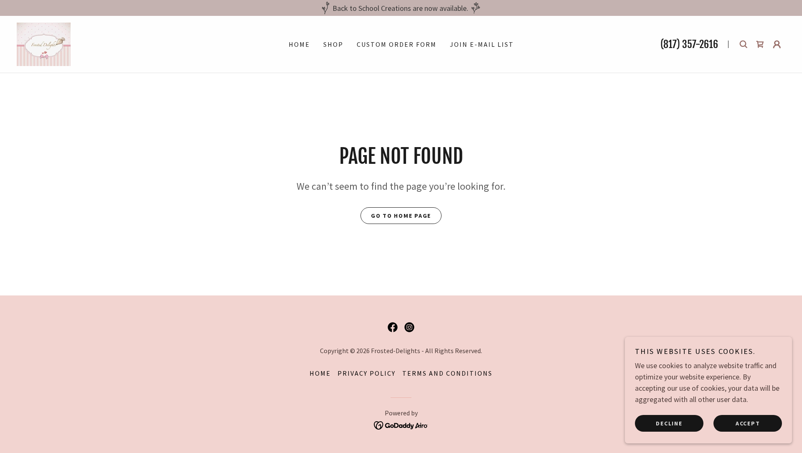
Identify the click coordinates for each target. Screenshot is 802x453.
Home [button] (320, 373)
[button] (777, 44)
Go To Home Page (401, 215)
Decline (669, 423)
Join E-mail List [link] (482, 44)
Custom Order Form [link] (397, 44)
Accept (748, 423)
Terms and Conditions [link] (447, 373)
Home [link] (299, 44)
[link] (44, 43)
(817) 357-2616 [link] (689, 44)
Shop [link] (333, 44)
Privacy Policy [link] (367, 373)
